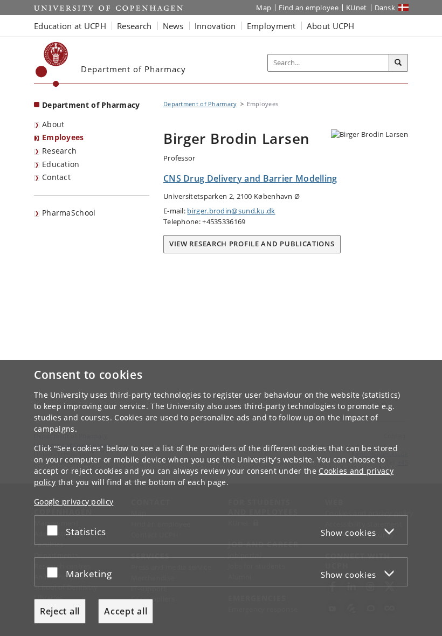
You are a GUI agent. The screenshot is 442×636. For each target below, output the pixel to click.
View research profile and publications (252, 243)
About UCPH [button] (331, 25)
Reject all (60, 611)
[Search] (398, 63)
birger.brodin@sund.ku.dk (231, 211)
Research (59, 151)
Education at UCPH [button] (70, 25)
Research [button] (134, 25)
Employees (63, 137)
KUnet (356, 7)
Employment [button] (271, 25)
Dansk (385, 7)
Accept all (125, 611)
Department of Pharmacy (91, 105)
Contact (56, 177)
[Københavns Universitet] (52, 64)
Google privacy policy (73, 501)
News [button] (173, 25)
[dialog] (221, 498)
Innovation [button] (215, 25)
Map (263, 7)
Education (61, 164)
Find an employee (309, 7)
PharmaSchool (69, 213)
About (53, 124)
